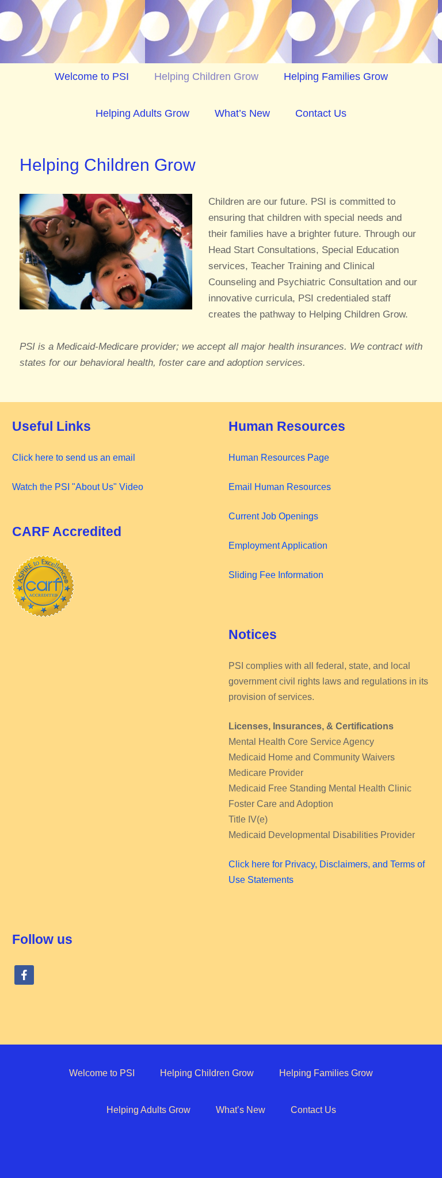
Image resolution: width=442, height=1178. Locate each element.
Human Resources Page (278, 457)
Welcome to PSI (92, 76)
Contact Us (320, 113)
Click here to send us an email (73, 457)
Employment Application (277, 545)
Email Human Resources (279, 487)
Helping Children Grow (206, 76)
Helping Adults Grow (142, 113)
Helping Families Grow (336, 76)
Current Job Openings (273, 516)
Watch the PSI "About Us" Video (77, 487)
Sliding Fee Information (275, 575)
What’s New (242, 113)
